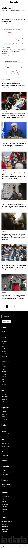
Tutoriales (4, 524)
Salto (3, 402)
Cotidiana (4, 349)
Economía (4, 356)
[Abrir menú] (2, 2)
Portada (3, 331)
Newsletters (5, 496)
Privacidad (4, 529)
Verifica (3, 384)
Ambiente (4, 341)
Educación (4, 359)
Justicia (3, 366)
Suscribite (6, 321)
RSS (2, 499)
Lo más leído (5, 444)
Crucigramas (5, 460)
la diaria (3, 411)
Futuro (3, 364)
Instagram (4, 506)
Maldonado (4, 396)
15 (20, 306)
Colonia (3, 394)
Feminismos (5, 361)
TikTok (3, 512)
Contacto (4, 531)
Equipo (3, 487)
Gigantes (4, 419)
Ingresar (6, 317)
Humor (3, 458)
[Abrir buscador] (25, 2)
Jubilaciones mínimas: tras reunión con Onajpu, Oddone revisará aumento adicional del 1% (13, 145)
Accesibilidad (5, 526)
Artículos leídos (6, 434)
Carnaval (4, 344)
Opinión (3, 374)
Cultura (3, 351)
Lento (3, 416)
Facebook (4, 509)
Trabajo (3, 382)
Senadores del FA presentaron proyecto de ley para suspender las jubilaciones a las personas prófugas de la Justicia (13, 115)
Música (3, 431)
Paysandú (4, 399)
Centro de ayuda (6, 521)
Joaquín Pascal (5, 55)
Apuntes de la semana (8, 449)
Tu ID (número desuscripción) (6, 473)
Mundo (3, 371)
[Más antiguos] (25, 306)
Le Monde (4, 414)
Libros (3, 369)
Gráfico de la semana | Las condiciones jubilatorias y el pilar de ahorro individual (13, 51)
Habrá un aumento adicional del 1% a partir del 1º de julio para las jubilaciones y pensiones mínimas (13, 206)
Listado (3, 470)
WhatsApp (4, 504)
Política (3, 377)
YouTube (3, 501)
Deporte (3, 354)
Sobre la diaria (5, 484)
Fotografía (4, 455)
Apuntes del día (6, 446)
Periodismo (4, 429)
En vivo (3, 451)
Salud (3, 379)
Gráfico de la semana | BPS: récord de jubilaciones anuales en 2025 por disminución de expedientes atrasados (13, 83)
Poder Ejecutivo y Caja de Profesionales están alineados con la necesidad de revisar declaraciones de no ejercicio (13, 296)
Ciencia (3, 346)
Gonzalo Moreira (5, 23)
